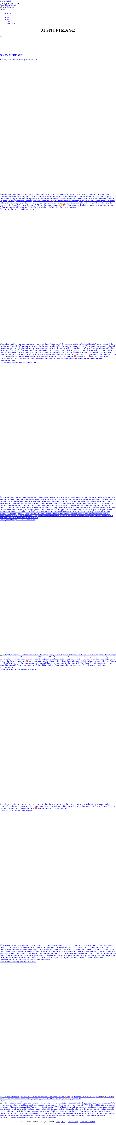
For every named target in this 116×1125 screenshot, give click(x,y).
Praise (7, 21)
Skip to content (5, 1)
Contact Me (10, 23)
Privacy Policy (61, 1122)
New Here (9, 13)
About (7, 17)
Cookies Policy (73, 1122)
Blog (7, 19)
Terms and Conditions (87, 1122)
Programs (9, 15)
